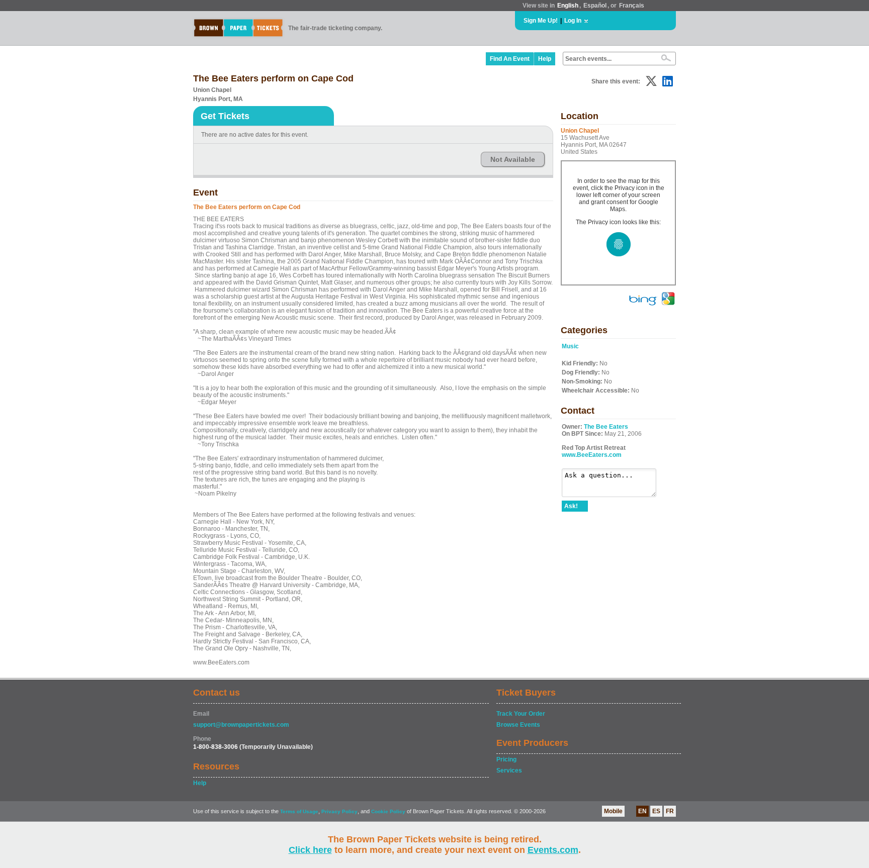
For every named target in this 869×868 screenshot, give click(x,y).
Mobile (613, 811)
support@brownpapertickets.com (241, 724)
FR (670, 811)
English (567, 5)
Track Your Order (520, 713)
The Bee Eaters (606, 426)
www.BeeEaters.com (592, 454)
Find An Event (510, 58)
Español (594, 5)
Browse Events (518, 724)
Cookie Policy (388, 811)
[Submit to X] (651, 81)
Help (544, 58)
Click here (310, 850)
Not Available (512, 159)
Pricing (506, 759)
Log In (572, 20)
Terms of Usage (299, 811)
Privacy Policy (339, 811)
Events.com (553, 850)
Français (631, 5)
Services (509, 770)
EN (642, 811)
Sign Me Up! (541, 20)
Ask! (571, 506)
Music (570, 346)
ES (656, 811)
